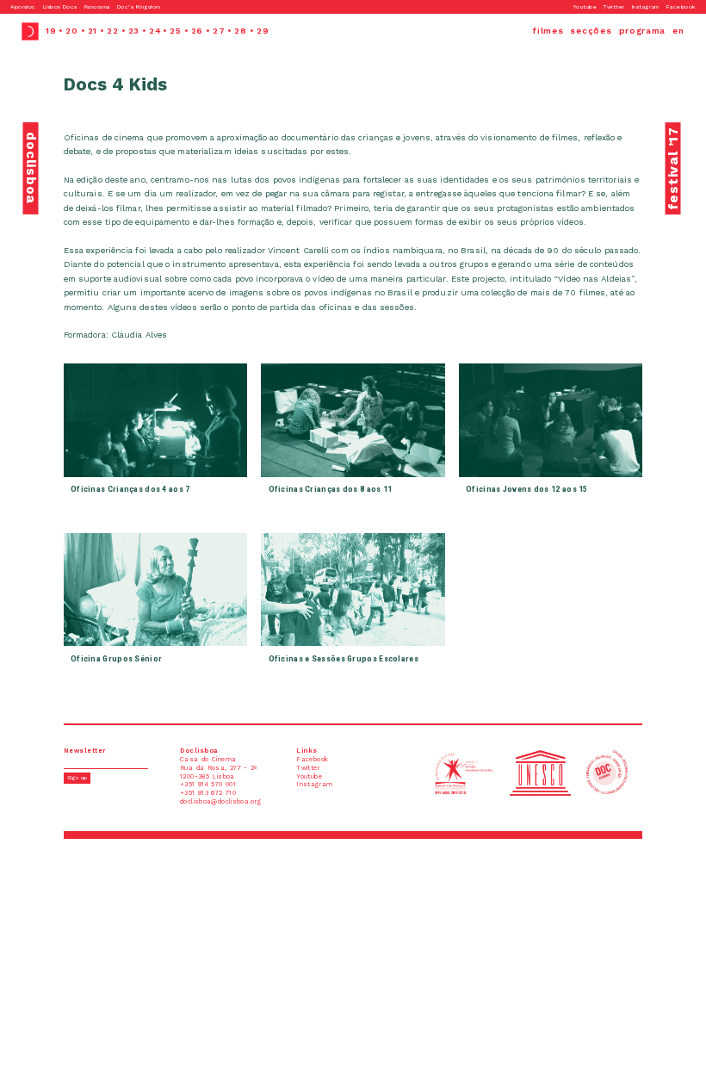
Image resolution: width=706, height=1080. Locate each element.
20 (71, 30)
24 (154, 30)
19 (51, 30)
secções (590, 30)
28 (240, 30)
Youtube (585, 6)
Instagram (646, 6)
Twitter (614, 6)
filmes (548, 30)
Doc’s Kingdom (139, 6)
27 (219, 30)
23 (133, 30)
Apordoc (22, 6)
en (678, 30)
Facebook (681, 6)
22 (112, 30)
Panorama (97, 6)
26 (197, 30)
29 (263, 30)
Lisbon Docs (60, 6)
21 (92, 30)
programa (642, 30)
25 (175, 30)
